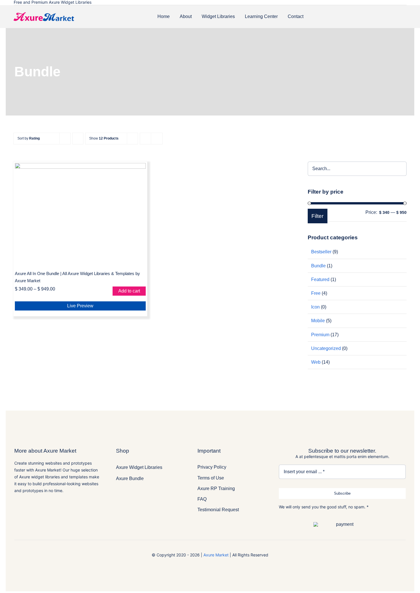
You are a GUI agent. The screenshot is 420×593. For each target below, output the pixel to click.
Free (316, 293)
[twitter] (379, 2)
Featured (320, 279)
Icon (315, 307)
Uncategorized (326, 348)
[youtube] (405, 2)
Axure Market (216, 554)
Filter (317, 216)
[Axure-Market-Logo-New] (43, 16)
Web (316, 362)
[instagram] (388, 2)
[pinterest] (396, 2)
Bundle (318, 265)
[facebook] (370, 2)
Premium (320, 334)
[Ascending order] (77, 138)
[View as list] (156, 138)
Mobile (318, 320)
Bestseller (321, 251)
